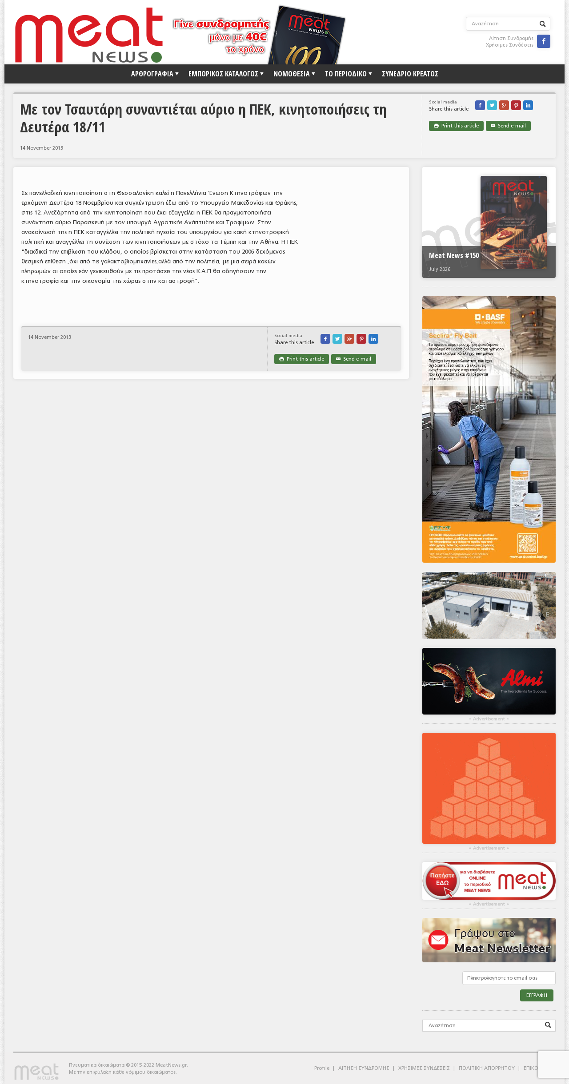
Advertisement (489, 719)
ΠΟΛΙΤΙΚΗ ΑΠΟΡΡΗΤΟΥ (487, 1068)
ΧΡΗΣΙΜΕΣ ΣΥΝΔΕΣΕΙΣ (424, 1068)
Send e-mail (508, 126)
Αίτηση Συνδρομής (511, 38)
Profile (321, 1068)
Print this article (456, 126)
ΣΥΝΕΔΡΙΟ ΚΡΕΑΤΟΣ (410, 74)
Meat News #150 (454, 255)
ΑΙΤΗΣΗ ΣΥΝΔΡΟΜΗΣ (363, 1068)
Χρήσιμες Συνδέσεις (509, 45)
